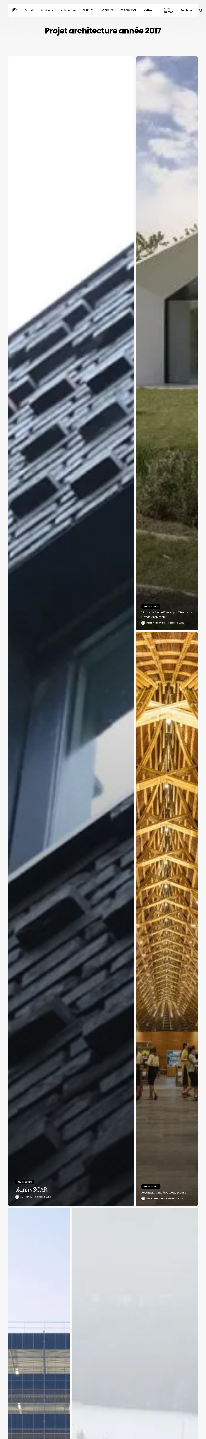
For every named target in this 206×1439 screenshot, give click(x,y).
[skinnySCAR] (71, 631)
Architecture (25, 1182)
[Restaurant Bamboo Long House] (167, 919)
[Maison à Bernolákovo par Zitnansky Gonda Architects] (167, 343)
